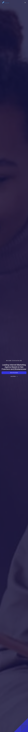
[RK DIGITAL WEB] (6, 2)
